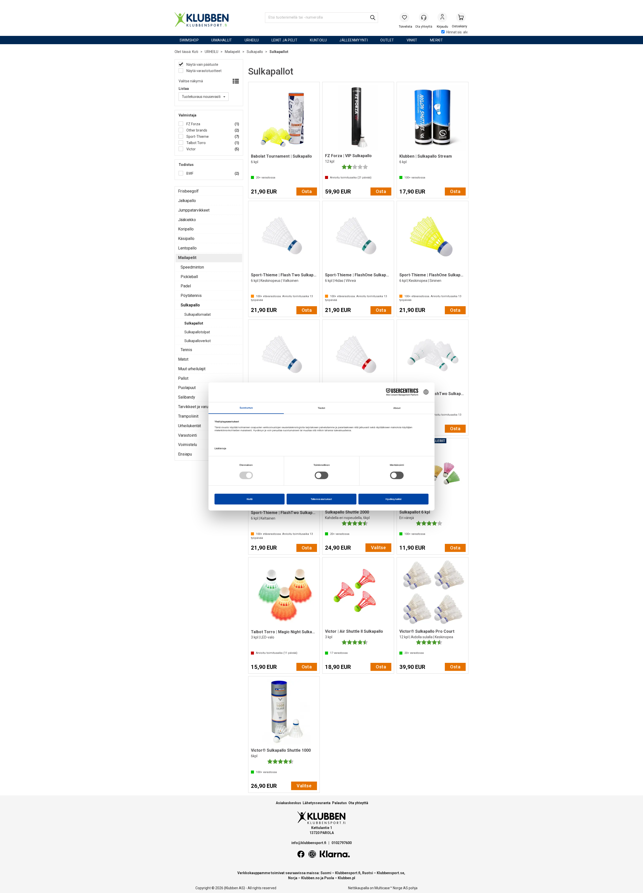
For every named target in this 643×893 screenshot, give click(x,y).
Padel (186, 286)
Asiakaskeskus (288, 803)
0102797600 (342, 843)
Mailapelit (232, 52)
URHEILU (252, 40)
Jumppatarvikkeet (193, 210)
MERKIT (436, 40)
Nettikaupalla (358, 888)
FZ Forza (193, 124)
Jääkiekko (187, 219)
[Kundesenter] (423, 17)
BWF (189, 173)
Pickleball (189, 276)
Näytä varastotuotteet (204, 71)
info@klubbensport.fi (309, 843)
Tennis (186, 349)
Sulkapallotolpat (197, 332)
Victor (191, 149)
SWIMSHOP (189, 40)
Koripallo (186, 229)
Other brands (196, 130)
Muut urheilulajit (191, 368)
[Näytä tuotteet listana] (235, 81)
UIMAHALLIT (221, 40)
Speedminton (192, 267)
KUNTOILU (318, 40)
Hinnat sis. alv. (457, 32)
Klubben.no (310, 878)
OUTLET (387, 40)
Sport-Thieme (197, 137)
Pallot (183, 378)
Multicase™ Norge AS (391, 888)
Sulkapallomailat (197, 314)
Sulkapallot (279, 52)
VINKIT (412, 40)
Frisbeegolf (188, 191)
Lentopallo (187, 248)
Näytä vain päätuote (202, 64)
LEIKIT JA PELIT (285, 40)
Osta (307, 191)
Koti (195, 52)
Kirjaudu (442, 18)
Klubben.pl (346, 878)
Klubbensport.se (390, 873)
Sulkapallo (255, 52)
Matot (183, 359)
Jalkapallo (187, 200)
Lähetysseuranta (317, 803)
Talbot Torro (196, 143)
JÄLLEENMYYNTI (353, 40)
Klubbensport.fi (347, 873)
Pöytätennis (191, 295)
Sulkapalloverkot (197, 341)
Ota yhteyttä (358, 803)
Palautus (339, 803)
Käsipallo (186, 238)
